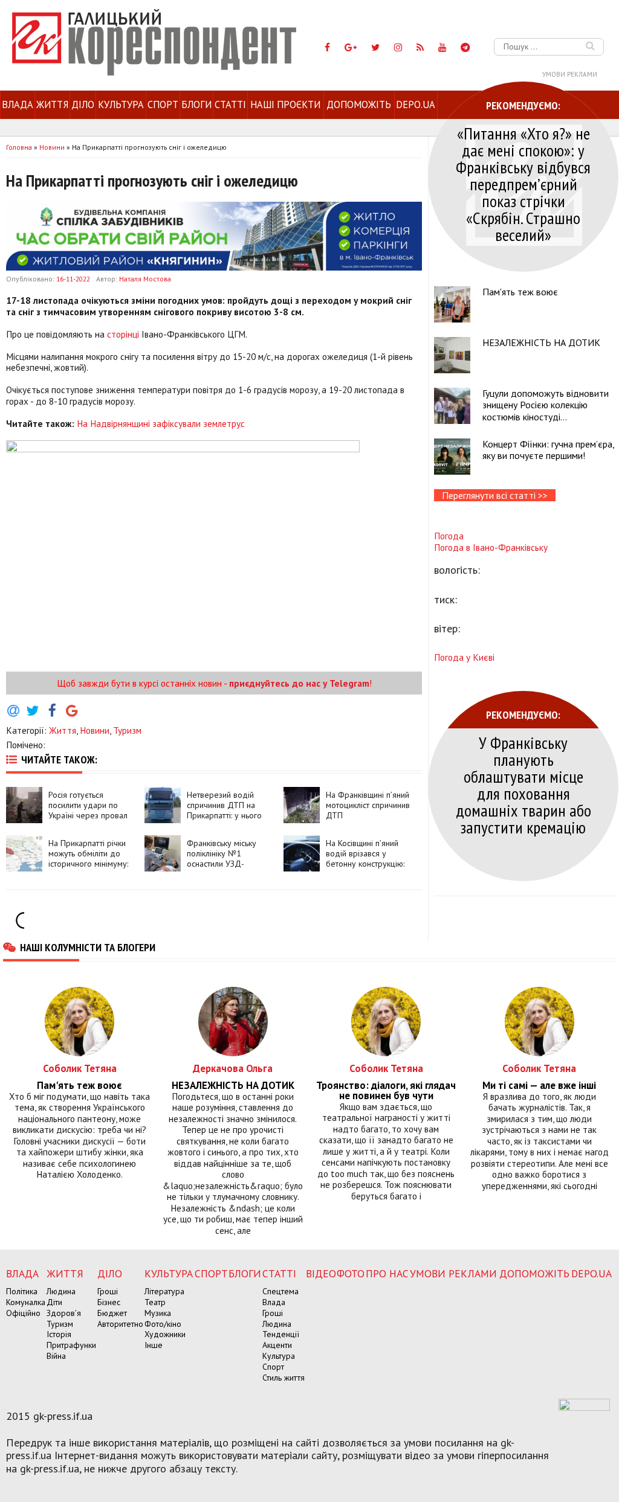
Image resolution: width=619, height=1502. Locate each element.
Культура (121, 104)
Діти (54, 1302)
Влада (17, 104)
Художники (165, 1334)
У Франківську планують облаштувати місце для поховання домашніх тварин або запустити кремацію (523, 784)
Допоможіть (358, 104)
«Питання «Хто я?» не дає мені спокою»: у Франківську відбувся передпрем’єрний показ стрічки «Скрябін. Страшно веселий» (523, 184)
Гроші (107, 1291)
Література (164, 1291)
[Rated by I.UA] (584, 1407)
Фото (351, 1273)
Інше (153, 1345)
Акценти (277, 1345)
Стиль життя (283, 1377)
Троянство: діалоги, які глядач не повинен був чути (386, 1090)
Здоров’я (64, 1313)
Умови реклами (569, 74)
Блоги (196, 104)
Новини (94, 730)
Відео (321, 1273)
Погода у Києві (464, 657)
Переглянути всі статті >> (495, 495)
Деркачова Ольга (233, 1068)
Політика (21, 1291)
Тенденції (280, 1334)
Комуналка (25, 1302)
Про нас (387, 1273)
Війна (56, 1355)
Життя (52, 104)
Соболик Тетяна (80, 1068)
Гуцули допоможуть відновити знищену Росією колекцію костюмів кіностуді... (545, 404)
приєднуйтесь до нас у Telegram (299, 683)
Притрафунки (71, 1345)
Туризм (127, 730)
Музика (157, 1313)
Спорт (162, 104)
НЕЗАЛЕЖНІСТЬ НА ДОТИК (541, 342)
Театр (155, 1302)
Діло (82, 104)
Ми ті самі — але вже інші (539, 1085)
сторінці (123, 334)
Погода (449, 536)
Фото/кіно (162, 1323)
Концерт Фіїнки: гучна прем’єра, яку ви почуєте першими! (548, 449)
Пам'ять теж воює (520, 292)
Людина (61, 1291)
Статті (230, 104)
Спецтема (280, 1291)
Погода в (491, 547)
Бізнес (108, 1302)
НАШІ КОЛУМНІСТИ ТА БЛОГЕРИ (87, 947)
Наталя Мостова (145, 278)
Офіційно (23, 1313)
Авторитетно (120, 1323)
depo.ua (415, 104)
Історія (59, 1334)
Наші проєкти (285, 104)
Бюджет (112, 1313)
